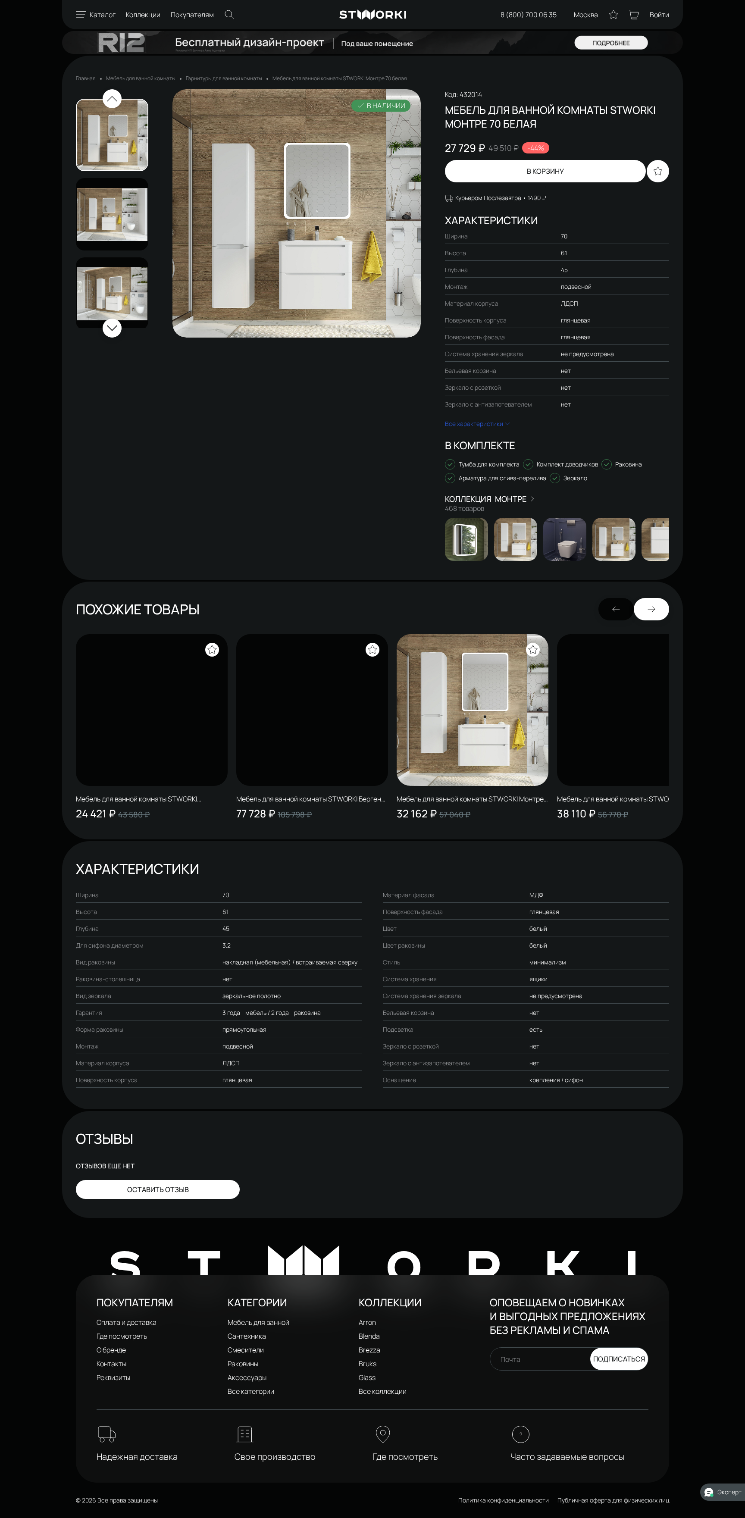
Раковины (243, 1363)
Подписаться (619, 1359)
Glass (367, 1377)
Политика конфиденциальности (503, 1500)
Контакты (111, 1363)
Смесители (246, 1350)
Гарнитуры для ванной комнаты (224, 78)
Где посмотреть (122, 1336)
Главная (86, 78)
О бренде (111, 1350)
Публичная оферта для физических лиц (613, 1500)
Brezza (369, 1350)
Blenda (369, 1336)
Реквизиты (113, 1377)
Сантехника (247, 1336)
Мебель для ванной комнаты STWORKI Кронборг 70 (617, 799)
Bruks (367, 1363)
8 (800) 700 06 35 (529, 14)
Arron (367, 1322)
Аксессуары (247, 1377)
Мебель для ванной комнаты (140, 78)
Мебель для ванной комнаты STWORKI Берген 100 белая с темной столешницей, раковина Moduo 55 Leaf (308, 799)
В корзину (545, 171)
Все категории (251, 1391)
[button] (112, 98)
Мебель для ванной (258, 1322)
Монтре (510, 499)
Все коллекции (383, 1391)
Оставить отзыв (158, 1189)
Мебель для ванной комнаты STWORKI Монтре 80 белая (470, 799)
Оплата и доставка (127, 1322)
